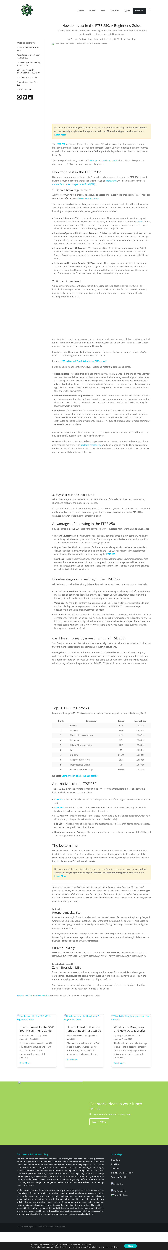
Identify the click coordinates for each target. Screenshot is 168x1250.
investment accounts (88, 198)
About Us (114, 10)
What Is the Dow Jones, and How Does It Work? (129, 1028)
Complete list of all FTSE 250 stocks (79, 775)
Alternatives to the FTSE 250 (27, 83)
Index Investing (128, 39)
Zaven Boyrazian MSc (66, 967)
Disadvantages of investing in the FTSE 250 (28, 64)
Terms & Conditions (120, 1177)
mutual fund (58, 184)
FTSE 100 (110, 554)
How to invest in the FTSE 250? (28, 49)
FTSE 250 (60, 144)
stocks (139, 221)
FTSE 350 (58, 807)
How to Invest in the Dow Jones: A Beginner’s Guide (84, 1028)
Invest (92, 10)
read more (24, 1063)
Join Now (115, 1164)
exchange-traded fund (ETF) (81, 184)
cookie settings (111, 1247)
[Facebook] (19, 98)
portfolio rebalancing (91, 444)
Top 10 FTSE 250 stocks (27, 77)
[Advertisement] (32, 121)
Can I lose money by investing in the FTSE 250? (28, 71)
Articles (80, 10)
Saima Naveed (75, 1035)
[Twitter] (25, 98)
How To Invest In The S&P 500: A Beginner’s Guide (36, 1028)
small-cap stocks (110, 160)
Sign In (127, 10)
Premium (139, 10)
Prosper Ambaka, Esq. (81, 39)
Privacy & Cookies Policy (122, 1172)
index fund (111, 180)
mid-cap (93, 160)
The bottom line (24, 89)
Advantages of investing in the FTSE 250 (28, 56)
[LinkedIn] (30, 98)
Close (130, 1246)
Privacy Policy (92, 1247)
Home (20, 995)
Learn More (99, 1121)
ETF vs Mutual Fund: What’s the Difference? (84, 361)
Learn (102, 10)
